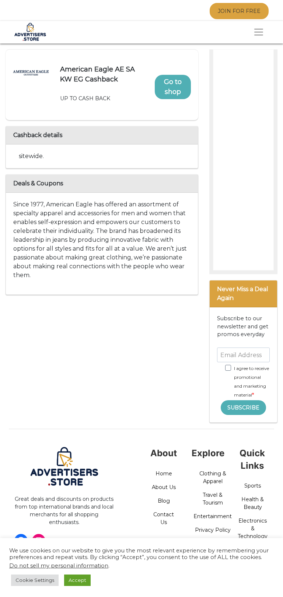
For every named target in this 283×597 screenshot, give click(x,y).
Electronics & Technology (253, 528)
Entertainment (212, 516)
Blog (164, 501)
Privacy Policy (213, 530)
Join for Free (239, 11)
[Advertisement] (243, 160)
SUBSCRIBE (243, 407)
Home (164, 473)
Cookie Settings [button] (34, 580)
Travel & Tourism (213, 499)
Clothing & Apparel (212, 477)
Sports (252, 485)
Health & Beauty (252, 503)
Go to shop (173, 87)
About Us (164, 487)
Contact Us (163, 518)
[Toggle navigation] (259, 32)
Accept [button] (77, 580)
